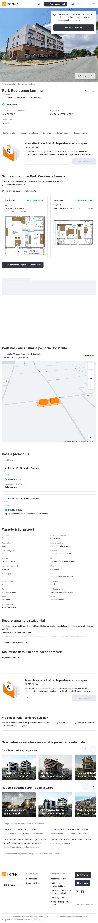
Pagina (9, 657)
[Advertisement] (49, 320)
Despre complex (81, 133)
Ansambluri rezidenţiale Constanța (16, 357)
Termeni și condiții (58, 897)
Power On (6, 123)
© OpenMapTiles (69, 441)
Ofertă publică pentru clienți (59, 903)
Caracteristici (62, 133)
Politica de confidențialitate (57, 884)
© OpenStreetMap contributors (85, 441)
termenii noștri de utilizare (69, 20)
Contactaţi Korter (33, 883)
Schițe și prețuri (9, 133)
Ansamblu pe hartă (29, 133)
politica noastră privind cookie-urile (72, 17)
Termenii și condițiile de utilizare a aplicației (60, 891)
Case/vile (47, 133)
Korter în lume (32, 879)
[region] (49, 401)
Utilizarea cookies (58, 879)
